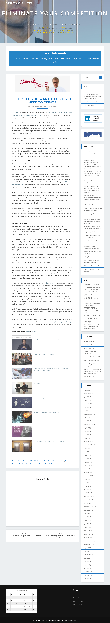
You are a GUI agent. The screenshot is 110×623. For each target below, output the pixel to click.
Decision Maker (95, 289)
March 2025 (87, 390)
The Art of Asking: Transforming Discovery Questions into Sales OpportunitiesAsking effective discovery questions (92, 164)
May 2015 (86, 565)
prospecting (89, 307)
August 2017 (87, 548)
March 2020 (87, 462)
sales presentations (58, 461)
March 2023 (87, 411)
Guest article (87, 348)
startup (67, 461)
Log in (75, 595)
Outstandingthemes (71, 620)
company (98, 285)
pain (85, 301)
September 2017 (88, 544)
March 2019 (87, 493)
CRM (99, 287)
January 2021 (87, 438)
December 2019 (88, 472)
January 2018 (87, 534)
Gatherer (95, 292)
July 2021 (86, 428)
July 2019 (86, 479)
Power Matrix (97, 301)
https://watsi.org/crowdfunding (61, 322)
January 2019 (87, 500)
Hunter (90, 295)
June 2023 (86, 407)
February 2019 (88, 496)
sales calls (47, 461)
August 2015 (87, 558)
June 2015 (86, 561)
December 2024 (88, 393)
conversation (95, 287)
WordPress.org (78, 604)
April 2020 (86, 459)
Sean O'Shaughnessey (39, 106)
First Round (49, 283)
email (85, 292)
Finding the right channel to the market (44, 354)
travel (85, 326)
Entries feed (77, 598)
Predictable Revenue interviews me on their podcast (47, 427)
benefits (87, 285)
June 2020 (86, 452)
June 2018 (86, 517)
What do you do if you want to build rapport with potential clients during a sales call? (92, 173)
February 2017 (88, 551)
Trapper (97, 324)
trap (93, 324)
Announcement (88, 341)
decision (86, 289)
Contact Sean (87, 91)
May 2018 (86, 520)
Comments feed (78, 601)
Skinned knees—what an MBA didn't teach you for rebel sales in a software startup (93, 371)
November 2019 (88, 476)
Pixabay (33, 331)
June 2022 (86, 421)
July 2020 (86, 448)
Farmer (89, 292)
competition (88, 287)
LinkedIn (88, 297)
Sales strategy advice (90, 360)
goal (85, 294)
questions (98, 308)
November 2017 (88, 541)
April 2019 (86, 489)
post (16, 112)
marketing (95, 298)
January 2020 (87, 469)
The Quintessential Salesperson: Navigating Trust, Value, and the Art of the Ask (93, 197)
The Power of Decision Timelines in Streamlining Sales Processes (91, 181)
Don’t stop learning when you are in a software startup (48, 398)
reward (89, 310)
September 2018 (88, 506)
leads (98, 295)
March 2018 (87, 527)
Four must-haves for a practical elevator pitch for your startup (50, 441)
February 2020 (88, 465)
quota (86, 311)
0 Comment (52, 106)
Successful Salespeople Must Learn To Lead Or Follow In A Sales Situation (92, 221)
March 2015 (87, 572)
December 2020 (88, 441)
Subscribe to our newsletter (92, 102)
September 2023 (88, 404)
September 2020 (88, 445)
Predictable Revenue (89, 303)
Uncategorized (88, 376)
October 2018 (87, 503)
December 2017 (88, 537)
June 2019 (86, 483)
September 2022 (88, 414)
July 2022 (86, 417)
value (89, 328)
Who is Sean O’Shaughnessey (92, 105)
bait (84, 284)
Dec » (11, 612)
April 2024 (86, 397)
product (85, 305)
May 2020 (86, 455)
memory (99, 298)
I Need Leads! (37, 383)
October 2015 (87, 554)
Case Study (87, 345)
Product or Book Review (91, 357)
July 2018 (86, 513)
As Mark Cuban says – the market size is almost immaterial (49, 340)
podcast (89, 301)
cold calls (93, 285)
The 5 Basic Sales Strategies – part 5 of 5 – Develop (24, 535)
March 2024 (87, 400)
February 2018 (88, 530)
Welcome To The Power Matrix (92, 266)
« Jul (7, 612)
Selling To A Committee (91, 257)
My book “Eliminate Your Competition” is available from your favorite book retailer (93, 96)
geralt (28, 331)
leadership (95, 294)
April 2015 (86, 568)
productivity (91, 305)
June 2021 (86, 431)
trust (87, 326)
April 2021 (86, 435)
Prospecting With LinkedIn (91, 232)
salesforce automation (93, 312)
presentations (97, 303)
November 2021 (88, 424)
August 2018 (87, 510)
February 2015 (88, 575)
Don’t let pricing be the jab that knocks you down (46, 412)
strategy (87, 321)
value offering (48, 463)
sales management (92, 315)
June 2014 (86, 578)
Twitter (86, 328)
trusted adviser (93, 326)
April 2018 (86, 524)
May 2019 (86, 486)
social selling (90, 318)
